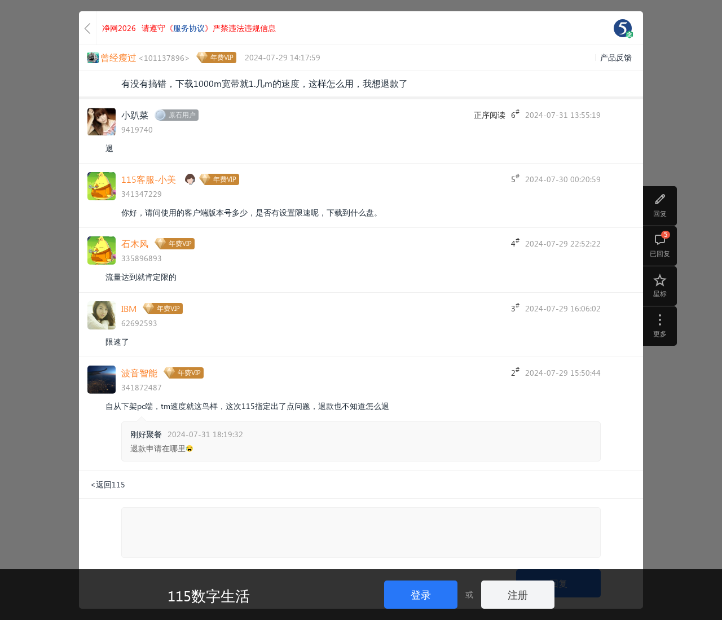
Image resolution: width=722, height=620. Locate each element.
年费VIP (222, 57)
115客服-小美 (148, 179)
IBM (129, 308)
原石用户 (182, 115)
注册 (518, 594)
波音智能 (139, 373)
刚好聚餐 (146, 434)
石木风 (134, 243)
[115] (623, 28)
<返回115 (107, 484)
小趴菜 (134, 115)
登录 (421, 594)
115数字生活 (209, 595)
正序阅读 (489, 114)
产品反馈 (616, 57)
